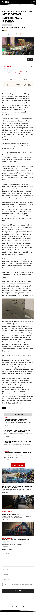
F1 (7, 408)
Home (4, 11)
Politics (6, 451)
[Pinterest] (12, 34)
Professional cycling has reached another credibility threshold (15, 419)
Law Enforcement (9, 429)
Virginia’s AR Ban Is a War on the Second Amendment (17, 442)
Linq (23, 408)
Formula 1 (12, 408)
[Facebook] (4, 34)
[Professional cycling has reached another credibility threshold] (18, 475)
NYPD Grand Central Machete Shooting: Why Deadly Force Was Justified (17, 431)
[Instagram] (16, 606)
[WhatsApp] (16, 34)
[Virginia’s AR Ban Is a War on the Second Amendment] (18, 529)
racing (28, 408)
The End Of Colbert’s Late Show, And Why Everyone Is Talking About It (18, 453)
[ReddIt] (20, 34)
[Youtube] (23, 606)
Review (10, 25)
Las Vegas (18, 408)
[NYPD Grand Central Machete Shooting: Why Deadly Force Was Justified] (18, 502)
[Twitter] (8, 34)
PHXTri (6, 30)
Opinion (9, 11)
